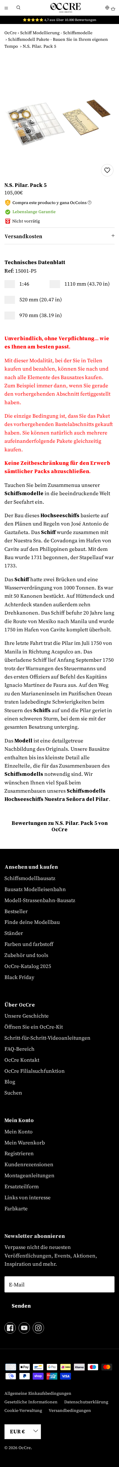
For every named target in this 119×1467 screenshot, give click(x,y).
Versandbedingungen (70, 1410)
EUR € (17, 1431)
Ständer (13, 933)
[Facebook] (10, 1328)
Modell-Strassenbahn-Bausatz (39, 900)
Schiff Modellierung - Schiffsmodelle (56, 33)
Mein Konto (18, 1131)
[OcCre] (65, 8)
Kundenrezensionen (28, 1164)
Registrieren (19, 1153)
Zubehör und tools (26, 955)
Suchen (13, 1092)
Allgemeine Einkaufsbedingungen (37, 1393)
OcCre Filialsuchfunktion (34, 1070)
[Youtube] (24, 1328)
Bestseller (16, 911)
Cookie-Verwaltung (23, 1410)
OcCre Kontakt (21, 1059)
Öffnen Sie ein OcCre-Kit (33, 1026)
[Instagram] (38, 1328)
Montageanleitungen (29, 1175)
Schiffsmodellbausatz (29, 878)
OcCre (10, 33)
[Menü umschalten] (6, 8)
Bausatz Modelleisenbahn (35, 889)
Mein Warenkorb (24, 1142)
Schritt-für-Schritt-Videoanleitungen (47, 1037)
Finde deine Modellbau (32, 922)
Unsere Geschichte (26, 1015)
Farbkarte (16, 1208)
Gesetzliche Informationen (31, 1402)
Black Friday (19, 977)
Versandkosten (23, 236)
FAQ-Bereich (19, 1048)
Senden (21, 1305)
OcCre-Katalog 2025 (27, 966)
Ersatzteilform (21, 1186)
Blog (9, 1081)
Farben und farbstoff (28, 944)
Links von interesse (27, 1197)
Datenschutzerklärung (86, 1402)
